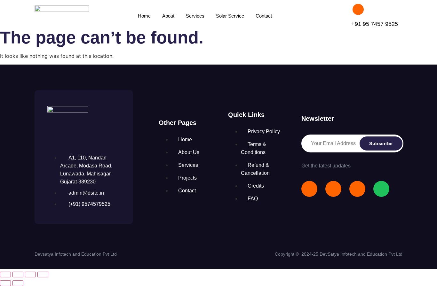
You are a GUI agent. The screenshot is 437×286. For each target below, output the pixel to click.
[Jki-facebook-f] (309, 189)
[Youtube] (333, 189)
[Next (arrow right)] (17, 283)
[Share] (30, 274)
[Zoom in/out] (5, 274)
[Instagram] (357, 189)
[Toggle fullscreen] (17, 274)
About (168, 16)
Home (144, 16)
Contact (264, 16)
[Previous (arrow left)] (5, 283)
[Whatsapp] (381, 189)
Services (195, 16)
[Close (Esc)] (42, 274)
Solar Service (230, 16)
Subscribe (381, 143)
